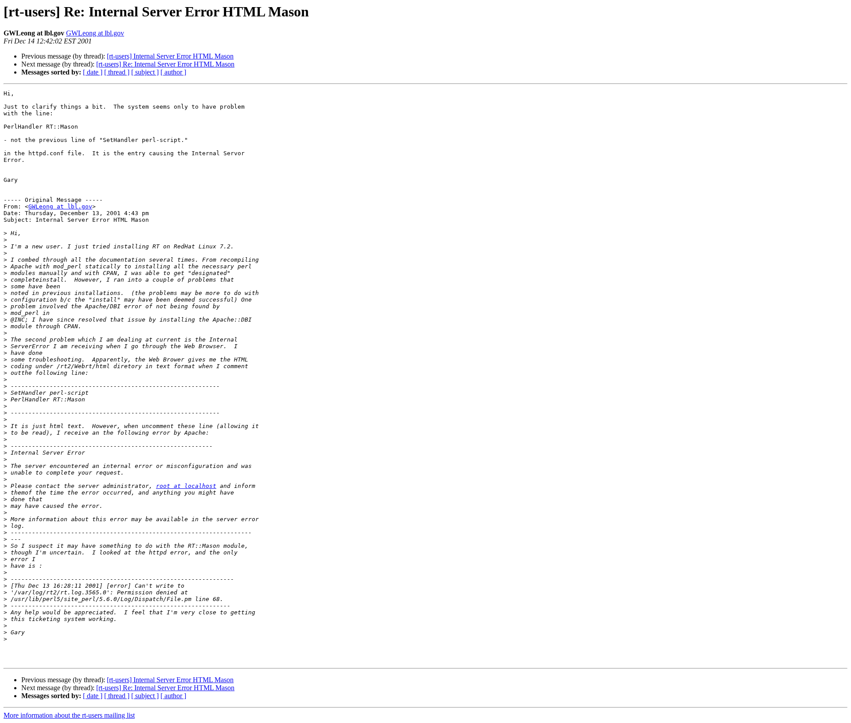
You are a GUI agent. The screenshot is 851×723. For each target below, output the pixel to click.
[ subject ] (145, 72)
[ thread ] (116, 72)
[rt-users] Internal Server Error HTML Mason (170, 56)
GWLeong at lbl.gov (95, 33)
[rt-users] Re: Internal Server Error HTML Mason (165, 64)
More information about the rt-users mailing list (69, 715)
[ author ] (173, 72)
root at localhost (186, 486)
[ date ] (92, 72)
